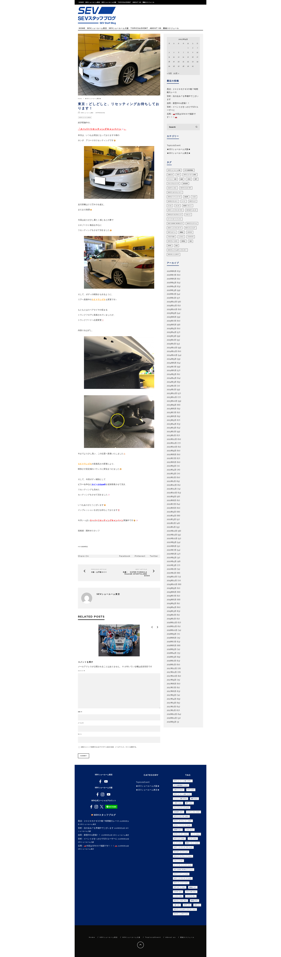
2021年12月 (172, 485)
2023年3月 (171, 428)
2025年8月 (171, 317)
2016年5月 (171, 722)
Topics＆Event (124, 2)
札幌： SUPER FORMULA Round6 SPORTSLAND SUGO (136, 574)
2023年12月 (172, 393)
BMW (169, 245)
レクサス (181, 236)
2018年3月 (171, 657)
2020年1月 (171, 573)
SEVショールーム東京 (92, 2)
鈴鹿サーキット (187, 205)
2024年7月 (171, 367)
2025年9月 (171, 313)
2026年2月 (171, 294)
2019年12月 (172, 576)
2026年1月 (171, 298)
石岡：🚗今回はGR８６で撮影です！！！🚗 (97, 846)
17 (197, 57)
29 (188, 66)
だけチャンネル (172, 187)
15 (188, 57)
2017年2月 (171, 706)
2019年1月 (171, 619)
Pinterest (140, 556)
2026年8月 (171, 271)
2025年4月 (171, 332)
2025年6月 (171, 324)
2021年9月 (171, 496)
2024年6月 (171, 370)
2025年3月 (171, 336)
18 (169, 61)
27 (178, 66)
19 (173, 61)
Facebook (124, 556)
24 (197, 61)
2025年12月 (172, 302)
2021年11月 (172, 489)
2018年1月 (171, 664)
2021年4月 (171, 515)
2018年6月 (171, 645)
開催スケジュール (148, 2)
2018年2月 (171, 661)
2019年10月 (172, 584)
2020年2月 (171, 569)
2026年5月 (171, 282)
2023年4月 (171, 424)
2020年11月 (172, 535)
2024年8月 (171, 363)
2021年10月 (172, 493)
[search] (196, 127)
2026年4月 (171, 286)
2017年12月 (172, 668)
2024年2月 (171, 386)
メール (81, 723)
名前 (80, 711)
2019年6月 (171, 599)
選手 (196, 179)
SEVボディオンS (191, 210)
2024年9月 (171, 359)
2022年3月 (171, 473)
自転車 (186, 196)
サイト (80, 734)
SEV (178, 174)
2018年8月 (171, 638)
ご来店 (189, 179)
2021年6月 (171, 508)
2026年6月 (171, 279)
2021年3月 (171, 519)
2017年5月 (171, 695)
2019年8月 (171, 592)
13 (178, 57)
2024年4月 (171, 378)
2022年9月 (171, 450)
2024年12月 (172, 347)
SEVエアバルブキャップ (175, 214)
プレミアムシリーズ (173, 183)
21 (183, 61)
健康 (182, 179)
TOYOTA (191, 236)
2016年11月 (172, 718)
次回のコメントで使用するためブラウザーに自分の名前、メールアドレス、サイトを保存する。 (109, 747)
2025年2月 (171, 340)
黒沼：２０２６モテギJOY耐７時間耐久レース (98, 821)
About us (137, 2)
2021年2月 (171, 523)
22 (188, 61)
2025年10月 (172, 309)
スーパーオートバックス (174, 219)
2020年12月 (172, 531)
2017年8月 (171, 683)
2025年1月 (171, 344)
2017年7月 (171, 687)
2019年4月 (171, 607)
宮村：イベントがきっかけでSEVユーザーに (97, 839)
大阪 (190, 241)
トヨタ (194, 196)
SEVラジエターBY (186, 187)
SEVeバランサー (173, 201)
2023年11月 (172, 397)
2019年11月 (172, 580)
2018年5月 (171, 649)
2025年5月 (171, 328)
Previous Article (98, 569)
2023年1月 (171, 435)
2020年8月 (171, 546)
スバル (170, 205)
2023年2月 (171, 431)
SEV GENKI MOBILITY (175, 223)
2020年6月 (171, 554)
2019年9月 (171, 588)
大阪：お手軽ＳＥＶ (99, 572)
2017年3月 (171, 703)
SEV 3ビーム (172, 232)
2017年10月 (172, 676)
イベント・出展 (172, 179)
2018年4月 (171, 653)
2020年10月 (172, 538)
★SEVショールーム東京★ (85, 117)
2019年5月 (171, 603)
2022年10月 (172, 447)
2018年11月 (172, 626)
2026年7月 (171, 275)
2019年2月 (171, 615)
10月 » (176, 73)
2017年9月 (171, 680)
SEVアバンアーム (192, 223)
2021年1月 (171, 527)
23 (193, 61)
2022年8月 (171, 454)
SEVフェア (192, 201)
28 (183, 66)
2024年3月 (171, 382)
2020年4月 (171, 561)
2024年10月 (172, 355)
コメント (81, 670)
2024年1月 (171, 389)
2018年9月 (171, 634)
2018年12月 (172, 622)
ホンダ (177, 205)
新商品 (183, 241)
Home (81, 2)
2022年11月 (172, 443)
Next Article (141, 569)
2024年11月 (172, 351)
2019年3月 (171, 611)
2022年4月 (171, 470)
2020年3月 (171, 565)
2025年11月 (172, 305)
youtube (171, 236)
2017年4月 (171, 699)
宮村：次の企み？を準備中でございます (95, 828)
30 (193, 66)
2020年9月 (171, 542)
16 (192, 57)
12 (174, 57)
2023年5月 (171, 420)
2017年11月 (172, 672)
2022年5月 (171, 466)
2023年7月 (171, 412)
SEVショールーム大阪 (109, 2)
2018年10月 (172, 630)
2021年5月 (171, 512)
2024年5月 (171, 374)
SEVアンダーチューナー (175, 192)
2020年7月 (171, 550)
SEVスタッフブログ (105, 815)
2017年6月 (171, 691)
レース (183, 201)
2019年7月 (171, 596)
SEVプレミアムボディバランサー (177, 250)
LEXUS (189, 232)
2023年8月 (171, 408)
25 (169, 66)
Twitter (154, 556)
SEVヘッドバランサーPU (175, 210)
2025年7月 (171, 321)
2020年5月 (171, 557)
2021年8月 (171, 500)
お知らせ (170, 174)
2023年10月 (172, 401)
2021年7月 (171, 504)
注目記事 (185, 183)
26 (174, 66)
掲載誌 (181, 232)
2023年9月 (171, 405)
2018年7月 (171, 641)
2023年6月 (171, 416)
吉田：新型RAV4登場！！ (178, 103)
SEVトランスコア (190, 227)
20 (178, 61)
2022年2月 (171, 477)
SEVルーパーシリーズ (174, 196)
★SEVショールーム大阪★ (178, 149)
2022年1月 (171, 481)
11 (169, 57)
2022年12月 (172, 439)
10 (197, 52)
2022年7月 (171, 458)
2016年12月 (172, 714)
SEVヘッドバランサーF (174, 227)
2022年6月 (171, 462)
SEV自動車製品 (83, 546)
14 (183, 57)
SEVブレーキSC (173, 241)
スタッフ (188, 214)
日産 (176, 245)
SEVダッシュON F (173, 254)
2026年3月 (171, 290)
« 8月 (169, 73)
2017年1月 (171, 710)
